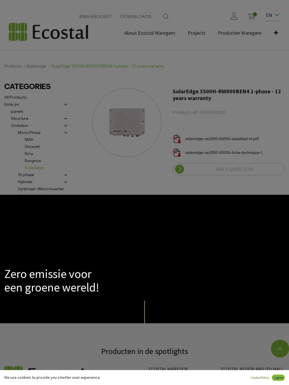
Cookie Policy (260, 377)
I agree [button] (278, 377)
